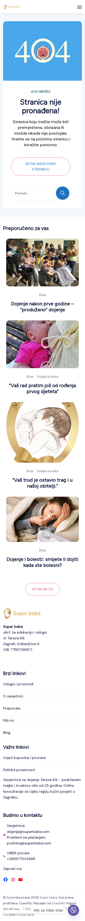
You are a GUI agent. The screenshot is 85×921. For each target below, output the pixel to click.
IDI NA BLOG (42, 589)
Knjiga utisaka (48, 376)
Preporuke (11, 708)
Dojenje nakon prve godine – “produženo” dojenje (42, 307)
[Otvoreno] (79, 7)
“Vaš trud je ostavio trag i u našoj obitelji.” (42, 483)
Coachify (58, 903)
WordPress (11, 909)
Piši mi (8, 720)
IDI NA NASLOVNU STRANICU (41, 166)
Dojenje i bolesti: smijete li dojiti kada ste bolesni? (42, 562)
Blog (42, 294)
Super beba (48, 897)
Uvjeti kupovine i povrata (24, 757)
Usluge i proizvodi (18, 684)
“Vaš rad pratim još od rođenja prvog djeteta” (42, 388)
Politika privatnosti (19, 769)
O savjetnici (13, 696)
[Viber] (73, 910)
